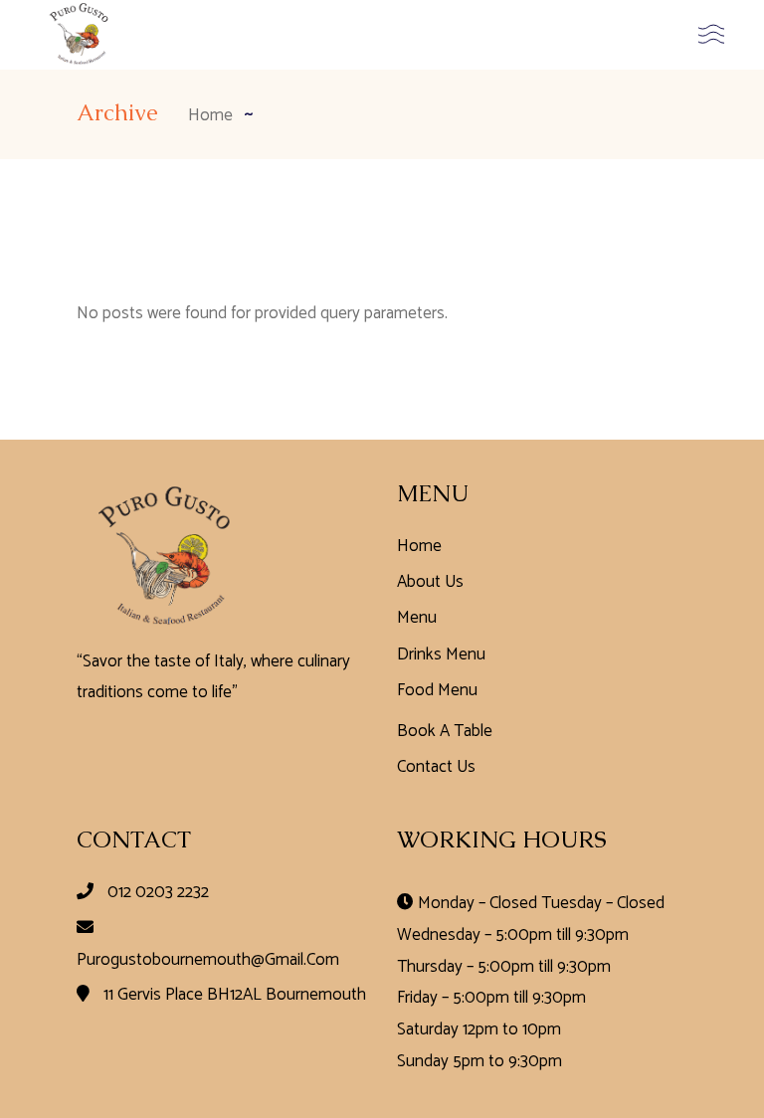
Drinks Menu (441, 654)
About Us (430, 582)
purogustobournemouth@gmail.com (208, 960)
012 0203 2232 (158, 892)
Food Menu (437, 690)
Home (419, 546)
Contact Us (436, 767)
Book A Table (444, 731)
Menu (417, 618)
